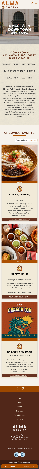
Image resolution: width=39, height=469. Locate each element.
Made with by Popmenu (15, 462)
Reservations (29, 466)
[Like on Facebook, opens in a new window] (22, 389)
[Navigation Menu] (36, 2)
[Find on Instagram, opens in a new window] (16, 389)
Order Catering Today (18, 220)
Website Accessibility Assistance (19, 448)
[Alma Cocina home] (10, 4)
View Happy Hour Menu (18, 297)
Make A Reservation (18, 376)
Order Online (10, 466)
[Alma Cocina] (19, 426)
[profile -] (31, 3)
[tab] (22, 140)
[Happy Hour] (19, 258)
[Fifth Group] (19, 436)
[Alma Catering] (19, 180)
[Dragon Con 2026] (19, 337)
